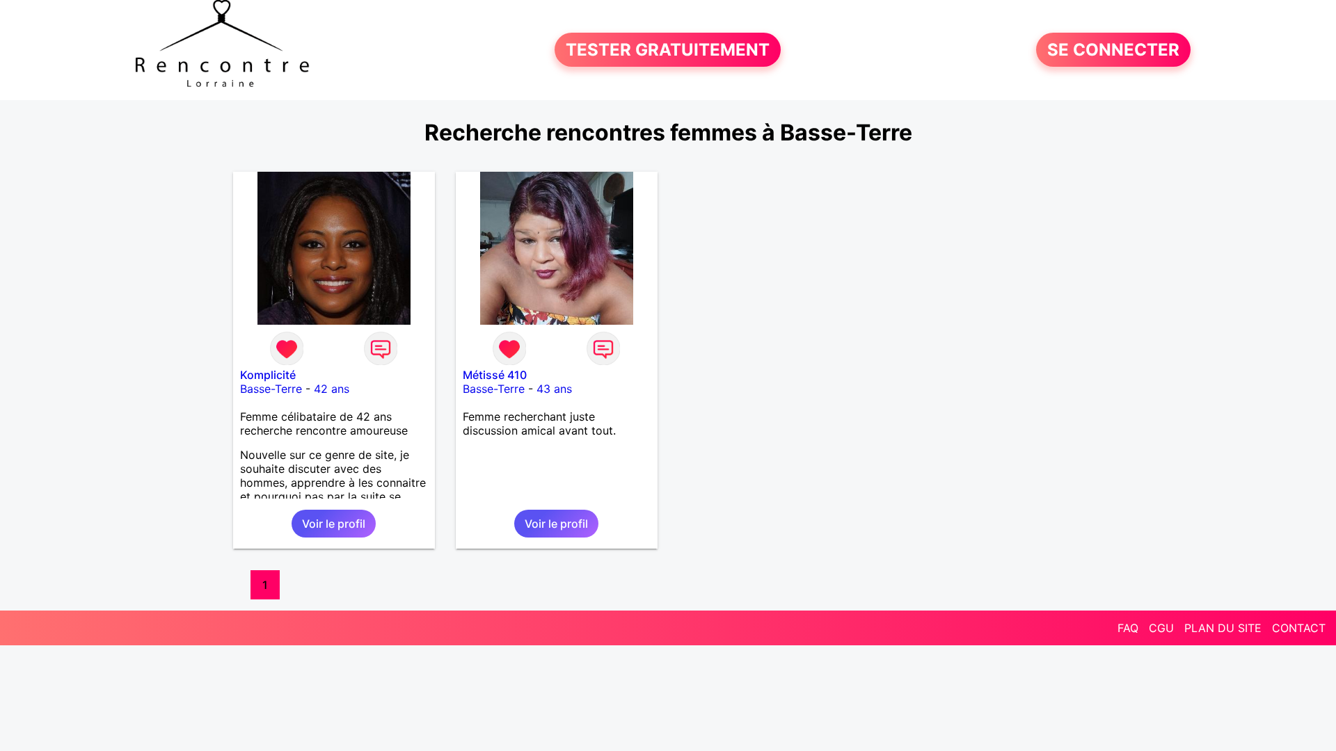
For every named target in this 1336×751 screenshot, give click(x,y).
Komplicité (268, 375)
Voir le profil (333, 524)
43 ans (554, 389)
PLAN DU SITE (1223, 628)
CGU (1161, 628)
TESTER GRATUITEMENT (668, 50)
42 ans (331, 389)
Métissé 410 (495, 375)
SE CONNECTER (1113, 50)
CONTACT (1299, 628)
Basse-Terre (271, 389)
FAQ (1128, 628)
